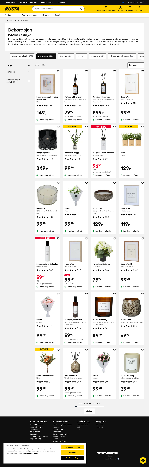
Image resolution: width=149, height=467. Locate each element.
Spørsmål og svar (36, 427)
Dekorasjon (46, 56)
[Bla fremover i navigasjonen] (142, 58)
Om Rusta (57, 432)
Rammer (66, 56)
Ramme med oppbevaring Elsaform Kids (47, 99)
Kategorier (61, 2)
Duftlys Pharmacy (103, 322)
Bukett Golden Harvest (45, 376)
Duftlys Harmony (130, 376)
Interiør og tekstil (11, 20)
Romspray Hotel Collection (47, 265)
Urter (123, 154)
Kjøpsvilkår (34, 429)
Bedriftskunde (46, 2)
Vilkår (79, 427)
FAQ (78, 429)
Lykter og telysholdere (122, 56)
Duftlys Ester (103, 210)
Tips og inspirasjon (29, 15)
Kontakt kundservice (37, 425)
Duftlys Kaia (46, 210)
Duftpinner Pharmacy (75, 99)
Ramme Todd (128, 265)
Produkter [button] (9, 15)
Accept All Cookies (73, 447)
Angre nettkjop (35, 439)
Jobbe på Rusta (59, 436)
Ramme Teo (127, 98)
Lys (81, 56)
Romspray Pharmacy (75, 322)
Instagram (100, 425)
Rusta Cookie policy (31, 453)
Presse (55, 439)
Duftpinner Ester (73, 376)
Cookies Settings (72, 458)
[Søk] (81, 9)
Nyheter (45, 15)
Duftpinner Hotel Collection (103, 154)
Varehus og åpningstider (62, 425)
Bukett (67, 209)
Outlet (57, 15)
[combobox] (56, 9)
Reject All (72, 452)
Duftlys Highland (46, 154)
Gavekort (33, 434)
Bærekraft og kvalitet (28, 2)
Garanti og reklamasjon (39, 436)
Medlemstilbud (82, 425)
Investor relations (59, 441)
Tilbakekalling (35, 432)
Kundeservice (10, 2)
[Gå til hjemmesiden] (12, 8)
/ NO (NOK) (134, 2)
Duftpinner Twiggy (72, 154)
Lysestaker (97, 56)
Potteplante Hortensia (101, 265)
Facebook (99, 427)
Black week (57, 427)
